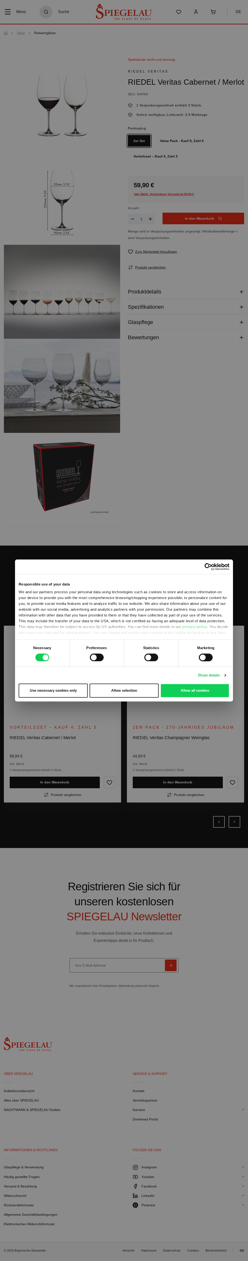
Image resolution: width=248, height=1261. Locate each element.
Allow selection (124, 691)
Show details (209, 675)
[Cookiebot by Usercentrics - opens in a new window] (208, 566)
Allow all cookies (195, 691)
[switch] (97, 657)
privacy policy (194, 627)
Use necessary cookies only (53, 691)
